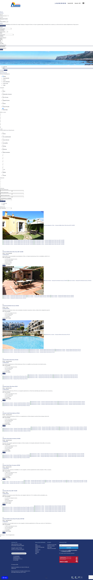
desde (4, 264)
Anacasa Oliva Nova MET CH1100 (10, 490)
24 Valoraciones (6, 308)
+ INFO (4, 265)
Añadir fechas (3, 25)
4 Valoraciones (6, 254)
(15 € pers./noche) (6, 257)
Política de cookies (51, 546)
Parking (4, 146)
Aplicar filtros (2, 201)
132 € (6, 398)
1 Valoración (5, 441)
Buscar (1, 11)
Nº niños (1, 43)
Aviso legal (49, 547)
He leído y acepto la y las (69, 551)
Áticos (4, 91)
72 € (6, 477)
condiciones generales (66, 551)
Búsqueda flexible (4, 18)
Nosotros (37, 551)
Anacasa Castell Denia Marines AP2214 (11, 413)
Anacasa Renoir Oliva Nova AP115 (10, 386)
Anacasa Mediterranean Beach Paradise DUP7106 (13, 518)
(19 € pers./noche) (6, 365)
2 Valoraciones (6, 362)
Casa (4, 79)
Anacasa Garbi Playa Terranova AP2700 (11, 465)
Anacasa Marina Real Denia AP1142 (10, 359)
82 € (6, 450)
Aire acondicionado (7, 136)
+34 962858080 (16, 556)
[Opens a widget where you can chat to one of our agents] (4, 577)
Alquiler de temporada (39, 547)
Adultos (1, 36)
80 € (6, 424)
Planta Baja (5, 109)
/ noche (8, 264)
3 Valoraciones (6, 468)
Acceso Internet (6, 139)
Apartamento (6, 78)
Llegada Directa (6, 100)
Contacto (37, 552)
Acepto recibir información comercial (67, 553)
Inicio (36, 544)
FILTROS (2, 13)
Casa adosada (6, 81)
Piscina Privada (6, 106)
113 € (6, 531)
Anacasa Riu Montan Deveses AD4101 (11, 305)
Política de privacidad (51, 548)
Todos (4, 76)
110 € (6, 318)
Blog (36, 553)
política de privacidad (72, 550)
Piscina (4, 103)
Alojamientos (37, 546)
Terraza (4, 175)
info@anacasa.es (16, 557)
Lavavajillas (5, 143)
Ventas (36, 548)
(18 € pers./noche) (6, 471)
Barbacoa (5, 149)
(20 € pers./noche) (6, 417)
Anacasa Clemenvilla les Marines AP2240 (11, 438)
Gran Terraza (5, 97)
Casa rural (5, 83)
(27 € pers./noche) (6, 496)
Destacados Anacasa (7, 94)
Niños (1, 39)
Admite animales (6, 152)
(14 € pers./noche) (6, 311)
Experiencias (37, 549)
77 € (6, 264)
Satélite (4, 172)
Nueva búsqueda (3, 72)
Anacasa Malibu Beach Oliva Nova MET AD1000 (13, 251)
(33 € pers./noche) (6, 392)
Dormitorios (2, 46)
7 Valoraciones (6, 493)
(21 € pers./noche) (6, 444)
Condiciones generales (51, 544)
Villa (4, 85)
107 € (6, 503)
